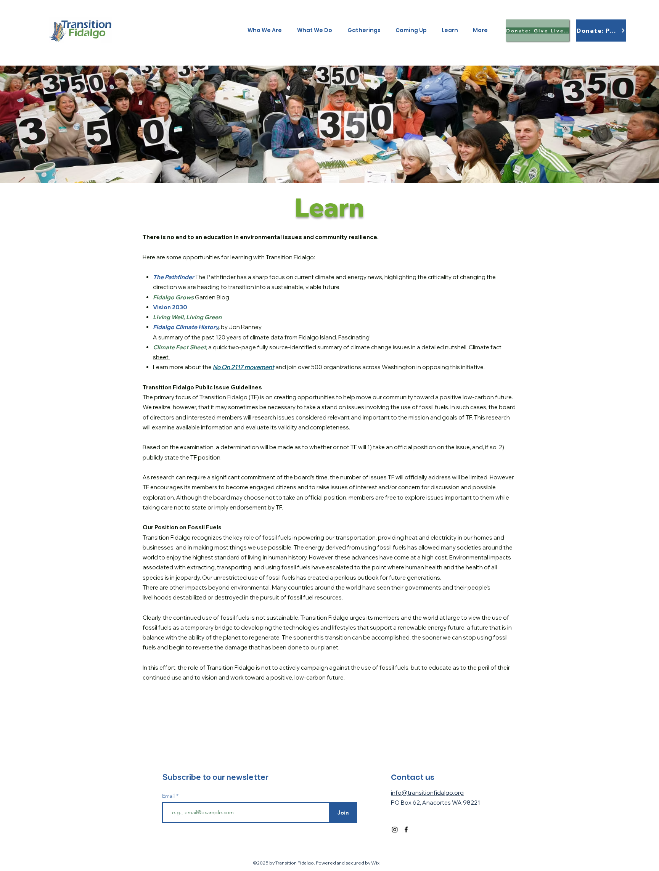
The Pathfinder (173, 277)
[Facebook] (406, 829)
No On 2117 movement (243, 367)
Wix (375, 863)
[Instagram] (395, 829)
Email (169, 796)
